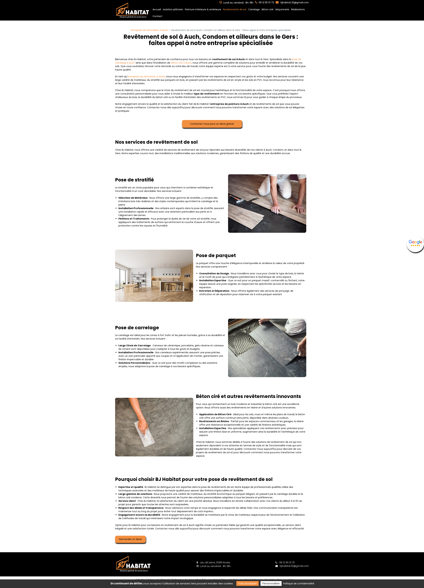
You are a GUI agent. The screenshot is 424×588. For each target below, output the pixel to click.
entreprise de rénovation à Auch (146, 76)
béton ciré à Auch (181, 62)
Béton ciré (267, 9)
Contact (157, 16)
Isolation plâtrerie (173, 9)
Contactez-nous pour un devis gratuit (212, 123)
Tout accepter (247, 583)
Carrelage (254, 9)
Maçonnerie (282, 9)
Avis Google (415, 243)
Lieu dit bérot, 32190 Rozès (214, 562)
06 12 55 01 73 (286, 562)
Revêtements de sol (234, 9)
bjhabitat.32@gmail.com (294, 2)
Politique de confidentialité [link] (298, 583)
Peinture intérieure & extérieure (203, 9)
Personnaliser (271, 583)
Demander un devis (130, 539)
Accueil (157, 9)
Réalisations (298, 9)
